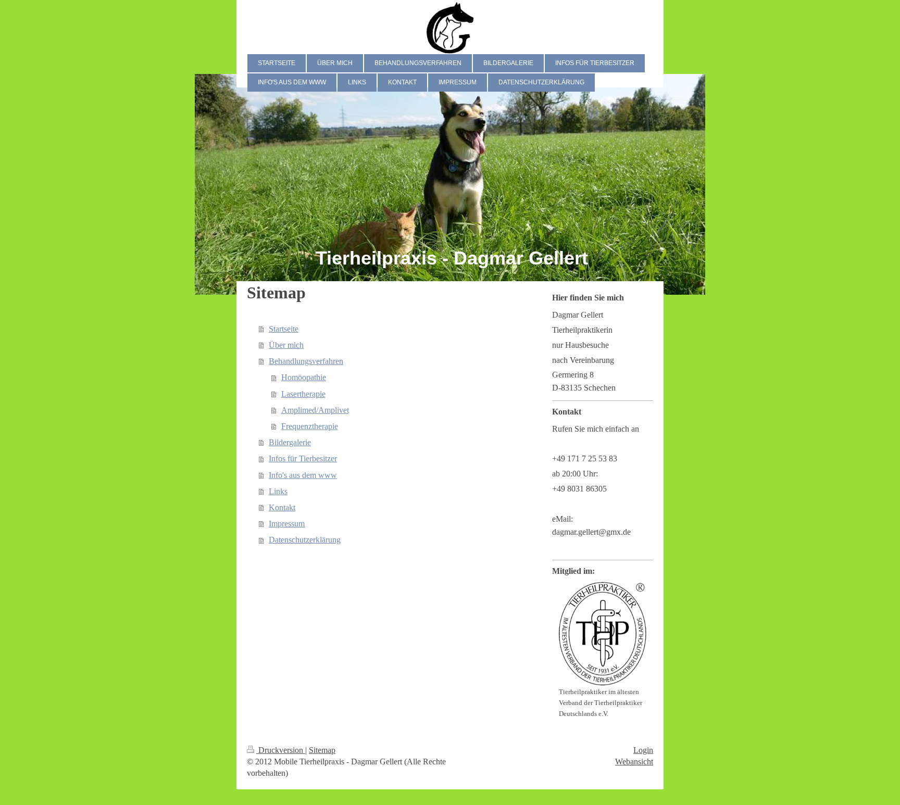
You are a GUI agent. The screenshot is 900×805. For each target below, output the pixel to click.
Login (643, 750)
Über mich (286, 345)
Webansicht (634, 761)
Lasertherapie (303, 393)
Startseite (283, 328)
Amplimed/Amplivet (315, 410)
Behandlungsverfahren (306, 361)
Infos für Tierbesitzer (303, 458)
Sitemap (322, 750)
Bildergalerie (290, 442)
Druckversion (280, 750)
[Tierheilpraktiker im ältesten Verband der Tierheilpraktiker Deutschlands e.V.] (602, 634)
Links (278, 491)
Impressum (287, 523)
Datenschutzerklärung (305, 539)
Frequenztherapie (309, 426)
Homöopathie (303, 377)
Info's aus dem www (303, 475)
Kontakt (282, 507)
